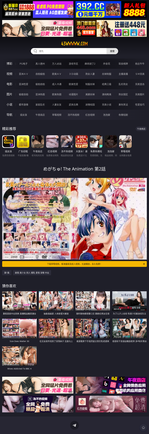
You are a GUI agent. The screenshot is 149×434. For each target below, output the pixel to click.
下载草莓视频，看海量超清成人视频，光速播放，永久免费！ (74, 264)
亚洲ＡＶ (23, 74)
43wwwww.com (74, 44)
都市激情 (23, 104)
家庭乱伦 (40, 104)
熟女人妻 (90, 74)
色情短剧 (123, 114)
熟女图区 (123, 94)
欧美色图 (56, 94)
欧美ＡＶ (56, 74)
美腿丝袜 (90, 94)
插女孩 (23, 114)
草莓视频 (56, 114)
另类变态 (139, 84)
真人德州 (40, 63)
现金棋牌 (123, 63)
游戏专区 (73, 63)
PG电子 (24, 63)
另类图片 (139, 94)
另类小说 (106, 104)
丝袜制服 (106, 74)
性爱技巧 (139, 104)
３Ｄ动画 (73, 74)
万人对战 (56, 63)
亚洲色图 (40, 94)
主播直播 (123, 74)
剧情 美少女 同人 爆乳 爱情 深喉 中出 (32, 272)
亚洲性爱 (23, 84)
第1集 (6, 272)
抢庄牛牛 (139, 63)
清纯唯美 (106, 94)
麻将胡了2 (90, 63)
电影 (9, 84)
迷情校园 (90, 104)
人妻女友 (56, 104)
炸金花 (106, 63)
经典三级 (106, 84)
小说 (9, 104)
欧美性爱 (73, 84)
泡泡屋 (106, 114)
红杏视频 (90, 114)
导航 (9, 115)
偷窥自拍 (23, 94)
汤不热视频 (73, 114)
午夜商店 (40, 114)
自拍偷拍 (40, 74)
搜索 (112, 51)
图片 (9, 94)
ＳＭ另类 (139, 74)
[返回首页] (143, 427)
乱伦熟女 (123, 84)
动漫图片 (73, 94)
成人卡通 (56, 84)
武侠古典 (73, 104)
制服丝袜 (90, 84)
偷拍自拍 (40, 84)
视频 (9, 74)
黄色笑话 (123, 104)
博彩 (9, 64)
